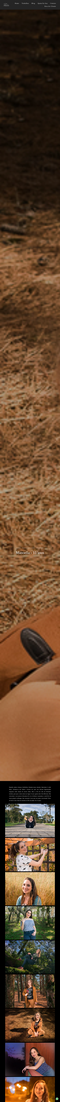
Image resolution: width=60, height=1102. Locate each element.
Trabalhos (25, 3)
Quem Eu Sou (43, 3)
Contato (53, 3)
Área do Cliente (50, 6)
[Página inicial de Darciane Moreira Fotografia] (6, 5)
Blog (33, 3)
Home (17, 3)
